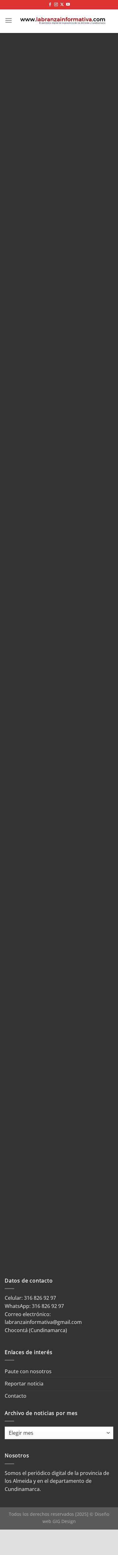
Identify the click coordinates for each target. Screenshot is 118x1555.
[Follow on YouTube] (68, 5)
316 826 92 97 (48, 1306)
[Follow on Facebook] (50, 5)
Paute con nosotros (28, 1371)
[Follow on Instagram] (56, 5)
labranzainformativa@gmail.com (43, 1322)
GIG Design (64, 1521)
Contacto (15, 1395)
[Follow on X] (62, 5)
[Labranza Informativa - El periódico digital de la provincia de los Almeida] (63, 20)
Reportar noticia (24, 1383)
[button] (8, 20)
